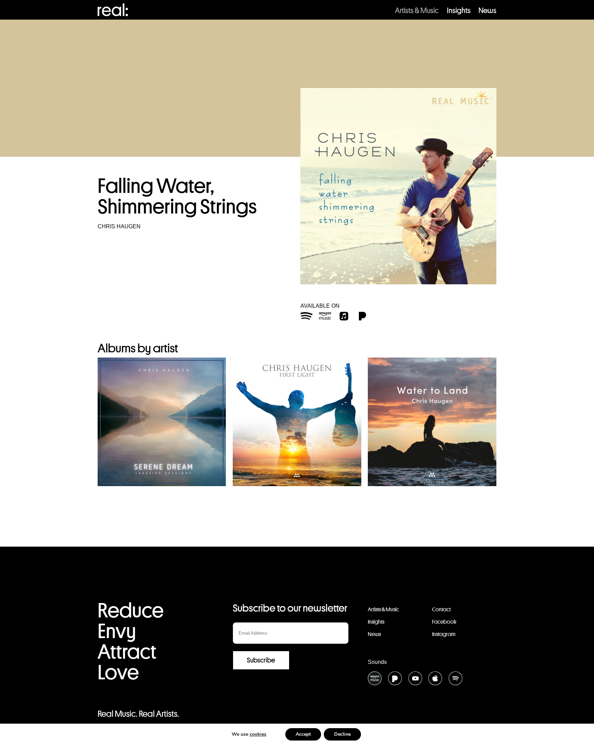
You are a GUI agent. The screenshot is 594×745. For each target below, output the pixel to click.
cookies (258, 734)
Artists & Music (417, 10)
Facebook (444, 621)
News (487, 10)
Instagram (443, 634)
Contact (441, 609)
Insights (459, 10)
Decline (342, 734)
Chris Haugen (119, 226)
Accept (303, 734)
